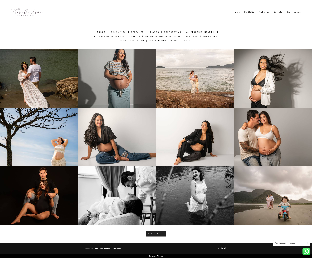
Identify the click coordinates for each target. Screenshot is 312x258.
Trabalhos (264, 12)
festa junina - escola (164, 41)
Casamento (118, 32)
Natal (188, 41)
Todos (101, 32)
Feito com (156, 256)
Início (237, 12)
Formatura (210, 36)
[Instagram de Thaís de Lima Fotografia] (222, 248)
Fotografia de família (109, 36)
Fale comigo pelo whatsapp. (285, 243)
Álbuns (298, 12)
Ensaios (135, 36)
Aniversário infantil (200, 32)
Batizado (192, 36)
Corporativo (172, 32)
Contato (278, 12)
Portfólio (249, 12)
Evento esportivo (132, 41)
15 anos (154, 32)
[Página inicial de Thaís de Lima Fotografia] (26, 12)
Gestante (137, 32)
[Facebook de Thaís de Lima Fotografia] (218, 248)
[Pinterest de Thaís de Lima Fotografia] (225, 248)
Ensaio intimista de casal (163, 36)
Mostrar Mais (156, 234)
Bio (288, 12)
